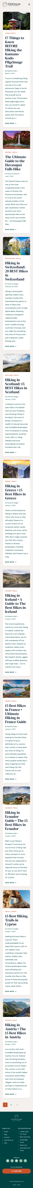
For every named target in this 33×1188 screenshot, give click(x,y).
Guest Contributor (13, 174)
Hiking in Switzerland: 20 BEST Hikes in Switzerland (16, 271)
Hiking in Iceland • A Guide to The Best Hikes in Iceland (15, 603)
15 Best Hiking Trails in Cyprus (16, 920)
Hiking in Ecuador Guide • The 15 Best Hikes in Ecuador (16, 820)
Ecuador (8, 808)
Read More (10, 123)
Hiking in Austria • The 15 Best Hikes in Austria (15, 1030)
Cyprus (13, 911)
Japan (7, 33)
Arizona (8, 152)
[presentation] (16, 21)
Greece (7, 481)
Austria (8, 1020)
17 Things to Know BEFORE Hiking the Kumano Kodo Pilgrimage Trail (14, 52)
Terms (18, 1184)
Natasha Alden (12, 71)
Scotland (9, 375)
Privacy (14, 1184)
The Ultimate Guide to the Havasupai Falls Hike (15, 162)
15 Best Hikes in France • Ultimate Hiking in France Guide (15, 713)
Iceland (8, 591)
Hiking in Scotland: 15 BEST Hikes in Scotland (16, 385)
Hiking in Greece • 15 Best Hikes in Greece (15, 492)
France (8, 701)
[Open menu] (29, 4)
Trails (13, 33)
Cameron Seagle (12, 284)
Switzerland (10, 258)
